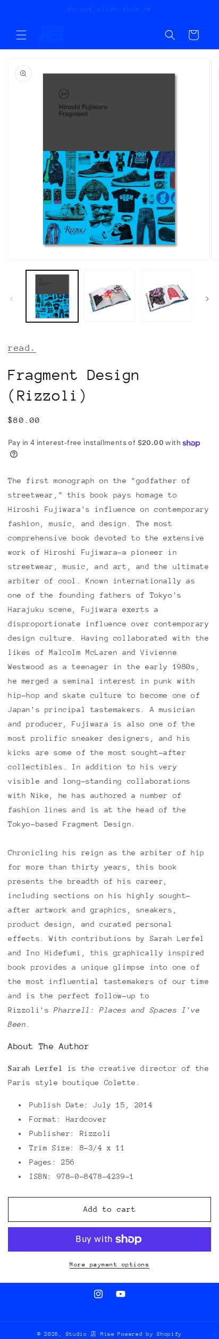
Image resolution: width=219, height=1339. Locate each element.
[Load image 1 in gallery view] (52, 296)
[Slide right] (207, 299)
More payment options (109, 1264)
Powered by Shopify (149, 1334)
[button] (21, 35)
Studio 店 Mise (90, 1334)
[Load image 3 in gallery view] (166, 296)
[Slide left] (11, 299)
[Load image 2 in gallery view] (109, 296)
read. (22, 348)
